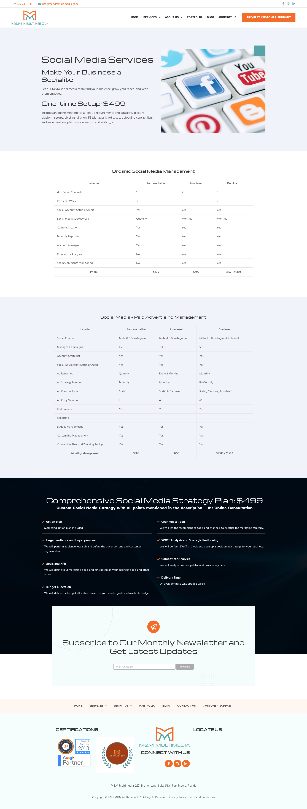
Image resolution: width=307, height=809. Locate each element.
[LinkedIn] (293, 4)
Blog (210, 17)
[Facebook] (283, 4)
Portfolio (194, 17)
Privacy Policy (177, 797)
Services (150, 17)
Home (134, 17)
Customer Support (218, 706)
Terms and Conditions (201, 797)
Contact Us (227, 17)
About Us (172, 17)
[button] (158, 17)
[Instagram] (288, 4)
